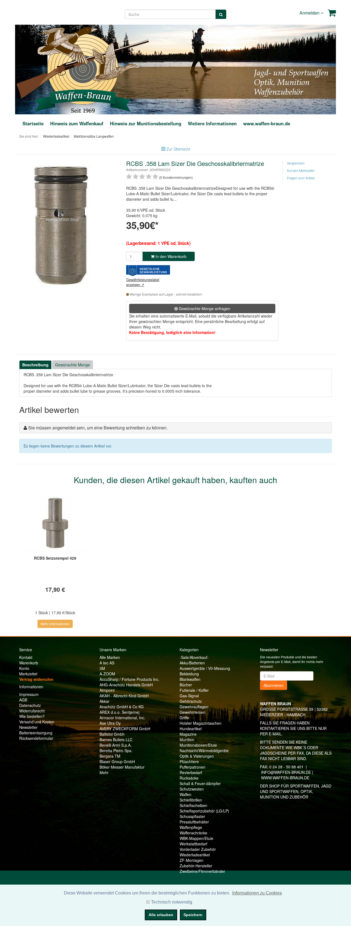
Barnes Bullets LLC (116, 739)
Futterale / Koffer (194, 690)
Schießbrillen (191, 800)
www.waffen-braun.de (266, 123)
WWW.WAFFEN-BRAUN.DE (285, 777)
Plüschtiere (189, 761)
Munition (187, 739)
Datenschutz (30, 705)
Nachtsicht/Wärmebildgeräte (204, 750)
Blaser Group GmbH (117, 761)
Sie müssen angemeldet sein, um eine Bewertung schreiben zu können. (98, 427)
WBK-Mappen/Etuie (196, 838)
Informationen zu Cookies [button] (257, 893)
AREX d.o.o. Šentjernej (119, 712)
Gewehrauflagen (194, 706)
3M (102, 668)
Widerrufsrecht (32, 710)
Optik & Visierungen (197, 756)
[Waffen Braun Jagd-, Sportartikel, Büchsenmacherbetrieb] (82, 69)
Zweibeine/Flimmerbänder (202, 871)
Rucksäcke (189, 778)
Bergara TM (110, 756)
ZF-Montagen (191, 860)
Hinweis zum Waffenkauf (76, 123)
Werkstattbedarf (193, 843)
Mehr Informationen (55, 623)
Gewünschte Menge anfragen (204, 308)
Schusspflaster (192, 816)
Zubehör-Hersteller (196, 865)
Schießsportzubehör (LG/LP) (204, 811)
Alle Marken (110, 657)
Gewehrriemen (192, 712)
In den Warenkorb (170, 256)
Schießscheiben (193, 805)
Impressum (29, 694)
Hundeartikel (191, 728)
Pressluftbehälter (194, 822)
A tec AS (107, 663)
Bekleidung (189, 673)
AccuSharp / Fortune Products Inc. (129, 679)
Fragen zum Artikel (301, 177)
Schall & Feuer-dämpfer (200, 783)
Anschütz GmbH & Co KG (122, 706)
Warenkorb (28, 663)
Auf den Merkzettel (301, 170)
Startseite (33, 123)
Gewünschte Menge (72, 364)
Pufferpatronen (192, 767)
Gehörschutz (191, 701)
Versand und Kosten (36, 721)
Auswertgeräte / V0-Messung (205, 668)
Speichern (192, 915)
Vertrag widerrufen (36, 679)
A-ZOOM (107, 673)
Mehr (104, 772)
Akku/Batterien (192, 663)
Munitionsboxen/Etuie (198, 745)
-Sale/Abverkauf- (194, 657)
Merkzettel (28, 673)
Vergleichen (296, 163)
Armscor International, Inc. (122, 717)
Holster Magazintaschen (201, 723)
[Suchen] (221, 14)
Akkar (104, 701)
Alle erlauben (161, 915)
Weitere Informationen (212, 123)
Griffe (184, 717)
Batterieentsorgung (35, 732)
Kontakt (25, 657)
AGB (23, 700)
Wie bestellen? (32, 716)
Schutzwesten (192, 789)
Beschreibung (35, 364)
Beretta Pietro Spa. (116, 750)
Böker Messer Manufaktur (122, 767)
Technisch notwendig (171, 902)
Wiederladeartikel (195, 854)
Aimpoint (107, 690)
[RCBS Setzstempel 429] (55, 523)
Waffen (185, 794)
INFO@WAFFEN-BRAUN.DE (286, 772)
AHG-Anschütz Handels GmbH (126, 684)
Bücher (186, 684)
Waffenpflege (191, 827)
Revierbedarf (191, 772)
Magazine (188, 734)
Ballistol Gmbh (112, 734)
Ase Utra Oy (110, 723)
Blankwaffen (190, 679)
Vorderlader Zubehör (198, 849)
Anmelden (310, 13)
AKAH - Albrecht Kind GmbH (124, 695)
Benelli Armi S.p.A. (116, 745)
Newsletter (28, 727)
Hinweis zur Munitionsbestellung (145, 123)
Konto (24, 668)
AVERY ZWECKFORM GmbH (125, 728)
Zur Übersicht (178, 149)
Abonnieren (274, 685)
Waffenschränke (193, 833)
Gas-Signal (189, 695)
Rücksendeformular (36, 738)
